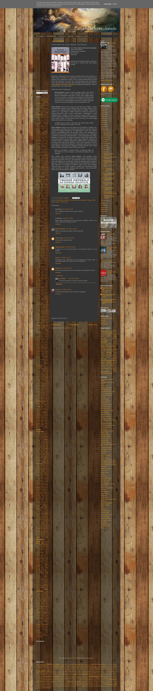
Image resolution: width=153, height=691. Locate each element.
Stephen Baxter (39, 570)
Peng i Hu (46, 517)
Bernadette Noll (44, 172)
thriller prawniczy (105, 370)
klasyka (115, 336)
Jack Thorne (45, 295)
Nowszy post (55, 324)
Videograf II (111, 671)
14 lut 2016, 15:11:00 (65, 257)
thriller (112, 365)
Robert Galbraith (43, 544)
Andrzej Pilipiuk (42, 131)
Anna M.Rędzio (40, 145)
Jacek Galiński (40, 287)
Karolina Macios (40, 354)
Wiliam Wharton (44, 606)
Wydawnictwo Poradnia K (94, 681)
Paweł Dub (42, 514)
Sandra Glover (39, 555)
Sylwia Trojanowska (40, 579)
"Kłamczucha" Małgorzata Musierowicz (109, 157)
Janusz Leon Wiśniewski (42, 307)
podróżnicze (103, 351)
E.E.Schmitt (39, 225)
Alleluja (103, 303)
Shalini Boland (39, 559)
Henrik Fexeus (39, 277)
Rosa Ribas (45, 547)
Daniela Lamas (44, 211)
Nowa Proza (110, 667)
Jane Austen (45, 304)
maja (104, 145)
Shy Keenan (45, 561)
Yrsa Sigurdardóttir (42, 620)
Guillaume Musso (42, 264)
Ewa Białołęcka (45, 240)
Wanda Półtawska (44, 601)
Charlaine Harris (44, 187)
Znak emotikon (95, 686)
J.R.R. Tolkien (45, 286)
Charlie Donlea (44, 190)
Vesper (107, 671)
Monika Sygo (45, 489)
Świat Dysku (103, 527)
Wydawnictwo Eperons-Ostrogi (82, 676)
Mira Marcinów (40, 486)
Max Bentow (42, 454)
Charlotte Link (39, 192)
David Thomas (39, 216)
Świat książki (47, 687)
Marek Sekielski (45, 433)
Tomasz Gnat (41, 592)
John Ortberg (45, 333)
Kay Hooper (42, 370)
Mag (91, 667)
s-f (116, 363)
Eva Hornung (43, 237)
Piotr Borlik (42, 524)
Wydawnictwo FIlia (96, 676)
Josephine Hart (42, 338)
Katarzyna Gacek (44, 359)
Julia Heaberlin (44, 341)
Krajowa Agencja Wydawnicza (70, 667)
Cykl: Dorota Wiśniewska (106, 393)
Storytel (89, 671)
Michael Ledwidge (40, 474)
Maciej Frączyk (44, 406)
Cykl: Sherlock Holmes (106, 449)
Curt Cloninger (39, 205)
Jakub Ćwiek (44, 298)
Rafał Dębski (42, 531)
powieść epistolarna (112, 355)
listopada (105, 133)
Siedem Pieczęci (104, 493)
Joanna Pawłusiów (40, 322)
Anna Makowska (59, 200)
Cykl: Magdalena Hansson (107, 431)
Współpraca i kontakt (82, 36)
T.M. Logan (45, 581)
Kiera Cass (38, 374)
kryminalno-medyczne (112, 339)
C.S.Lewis (39, 179)
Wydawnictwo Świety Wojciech (64, 686)
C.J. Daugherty (40, 176)
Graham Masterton (42, 258)
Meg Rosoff (42, 468)
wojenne (115, 371)
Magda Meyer (45, 408)
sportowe (107, 365)
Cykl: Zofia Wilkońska (105, 459)
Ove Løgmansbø (44, 504)
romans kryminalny (109, 363)
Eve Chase (41, 239)
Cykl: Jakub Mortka (105, 412)
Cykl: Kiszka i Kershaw (106, 423)
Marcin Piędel (45, 420)
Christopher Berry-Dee (42, 199)
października (106, 135)
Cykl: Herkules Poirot (105, 404)
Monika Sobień (39, 489)
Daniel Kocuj (42, 210)
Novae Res (105, 667)
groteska (108, 336)
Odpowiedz (58, 213)
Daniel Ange (38, 207)
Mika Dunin (45, 483)
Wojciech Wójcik (39, 617)
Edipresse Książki (44, 666)
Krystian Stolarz (44, 383)
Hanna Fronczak (39, 267)
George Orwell (39, 255)
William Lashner (45, 608)
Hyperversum (103, 470)
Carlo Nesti (45, 181)
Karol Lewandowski (42, 353)
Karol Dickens (44, 351)
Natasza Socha (44, 495)
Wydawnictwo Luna (40, 679)
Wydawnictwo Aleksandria (91, 672)
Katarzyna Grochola (42, 360)
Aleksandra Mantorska (42, 119)
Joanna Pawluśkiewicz (42, 320)
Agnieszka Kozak (39, 105)
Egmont (51, 666)
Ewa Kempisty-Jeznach (41, 242)
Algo (54, 664)
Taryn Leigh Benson (44, 584)
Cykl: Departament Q (105, 389)
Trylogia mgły (103, 495)
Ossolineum (73, 669)
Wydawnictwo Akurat (80, 672)
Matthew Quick (39, 453)
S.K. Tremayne (44, 550)
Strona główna (40, 36)
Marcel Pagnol (42, 417)
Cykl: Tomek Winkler (105, 455)
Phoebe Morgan (40, 522)
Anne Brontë (39, 151)
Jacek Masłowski (40, 290)
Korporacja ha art (58, 667)
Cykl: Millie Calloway (105, 436)
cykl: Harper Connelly (105, 520)
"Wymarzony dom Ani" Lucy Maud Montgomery (110, 192)
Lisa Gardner (39, 395)
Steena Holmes (40, 567)
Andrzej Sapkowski (42, 133)
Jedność (44, 667)
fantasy (115, 335)
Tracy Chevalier (39, 599)
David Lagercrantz (44, 214)
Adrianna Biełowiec (41, 100)
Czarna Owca (101, 664)
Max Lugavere (44, 456)
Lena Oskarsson (44, 388)
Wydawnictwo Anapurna (102, 672)
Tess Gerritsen (42, 590)
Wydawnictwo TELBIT (40, 684)
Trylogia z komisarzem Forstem (108, 499)
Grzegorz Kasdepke (44, 263)
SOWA (70, 671)
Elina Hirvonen (44, 228)
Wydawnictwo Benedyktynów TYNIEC (53, 674)
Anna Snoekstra (44, 149)
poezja (108, 351)
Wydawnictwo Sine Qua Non (82, 683)
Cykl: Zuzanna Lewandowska (107, 461)
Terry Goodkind (40, 587)
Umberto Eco (45, 599)
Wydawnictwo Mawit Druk (87, 679)
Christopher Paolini (40, 201)
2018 (103, 124)
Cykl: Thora (103, 453)
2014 (103, 205)
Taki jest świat (59, 238)
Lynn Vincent (41, 404)
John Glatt (45, 332)
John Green (38, 333)
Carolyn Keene (39, 186)
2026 (103, 108)
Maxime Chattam (39, 457)
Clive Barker (39, 204)
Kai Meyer (38, 348)
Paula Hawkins (44, 511)
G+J (65, 666)
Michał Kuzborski (40, 480)
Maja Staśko (42, 415)
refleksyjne (103, 362)
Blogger (92, 658)
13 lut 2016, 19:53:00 (69, 238)
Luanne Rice (42, 400)
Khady (46, 373)
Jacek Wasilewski (40, 293)
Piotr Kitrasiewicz (44, 525)
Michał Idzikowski (44, 478)
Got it (115, 4)
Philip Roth (38, 520)
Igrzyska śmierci (104, 472)
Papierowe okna (59, 247)
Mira (102, 667)
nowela (115, 347)
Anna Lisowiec (45, 143)
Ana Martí (45, 129)
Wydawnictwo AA (71, 672)
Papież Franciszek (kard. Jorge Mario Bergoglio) (42, 507)
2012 (103, 209)
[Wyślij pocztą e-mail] (73, 198)
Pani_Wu (57, 289)
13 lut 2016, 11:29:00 (67, 218)
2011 (103, 211)
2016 (103, 129)
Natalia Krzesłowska (44, 492)
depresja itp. (67, 200)
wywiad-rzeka (103, 373)
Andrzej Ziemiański (40, 134)
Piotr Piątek (39, 527)
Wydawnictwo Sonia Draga (110, 683)
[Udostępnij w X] (76, 198)
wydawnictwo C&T (39, 687)
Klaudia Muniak (44, 377)
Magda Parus (39, 409)
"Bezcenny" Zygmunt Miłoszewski (108, 154)
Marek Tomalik (39, 434)
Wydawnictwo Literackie (102, 678)
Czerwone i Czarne (109, 664)
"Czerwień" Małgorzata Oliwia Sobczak (111, 272)
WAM (41, 672)
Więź (66, 672)
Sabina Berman (40, 552)
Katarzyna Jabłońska (42, 363)
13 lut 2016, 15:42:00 (71, 228)
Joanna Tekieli (44, 323)
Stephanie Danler (44, 569)
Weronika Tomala (40, 603)
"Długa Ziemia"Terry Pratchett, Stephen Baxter (108, 184)
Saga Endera (103, 489)
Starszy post (92, 324)
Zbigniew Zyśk (44, 623)
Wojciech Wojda (44, 615)
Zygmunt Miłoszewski (42, 624)
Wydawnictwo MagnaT (67, 679)
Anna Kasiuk (45, 140)
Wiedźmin (102, 501)
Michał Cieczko (40, 477)
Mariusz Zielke (39, 442)
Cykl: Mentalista (104, 432)
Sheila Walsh (39, 561)
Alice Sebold (42, 126)
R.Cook (38, 531)
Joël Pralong (42, 339)
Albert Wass (39, 112)
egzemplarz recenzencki (106, 318)
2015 (103, 203)
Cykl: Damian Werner (105, 387)
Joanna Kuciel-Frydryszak (42, 319)
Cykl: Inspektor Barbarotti (106, 410)
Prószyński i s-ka (42, 671)
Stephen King (43, 572)
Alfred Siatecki (39, 125)
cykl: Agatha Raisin (105, 510)
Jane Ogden (38, 305)
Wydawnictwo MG (57, 679)
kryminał (103, 342)
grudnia (105, 130)
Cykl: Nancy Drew (104, 438)
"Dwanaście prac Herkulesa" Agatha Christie (108, 162)
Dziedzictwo (103, 466)
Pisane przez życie (105, 482)
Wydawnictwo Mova (105, 679)
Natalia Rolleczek (39, 493)
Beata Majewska (40, 169)
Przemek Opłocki (44, 528)
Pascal (78, 669)
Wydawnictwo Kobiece (59, 678)
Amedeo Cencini (42, 128)
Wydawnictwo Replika (49, 683)
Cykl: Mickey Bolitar (105, 434)
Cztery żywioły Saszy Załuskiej (108, 464)
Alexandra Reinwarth (42, 123)
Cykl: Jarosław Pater (105, 416)
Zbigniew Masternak (40, 621)
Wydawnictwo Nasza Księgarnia (48, 681)
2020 (103, 120)
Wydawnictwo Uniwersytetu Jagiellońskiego (55, 684)
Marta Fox (42, 447)
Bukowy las (83, 664)
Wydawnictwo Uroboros (69, 684)
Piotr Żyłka (38, 528)
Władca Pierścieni (104, 505)
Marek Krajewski (40, 431)
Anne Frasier (45, 151)
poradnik (108, 352)
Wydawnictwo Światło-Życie (51, 686)
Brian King (43, 173)
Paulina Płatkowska (40, 513)
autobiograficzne (105, 331)
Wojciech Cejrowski (44, 611)
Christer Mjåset (44, 196)
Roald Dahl (40, 543)
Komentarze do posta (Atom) (65, 328)
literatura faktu (74, 200)
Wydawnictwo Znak (111, 684)
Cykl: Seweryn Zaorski (106, 447)
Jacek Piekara (44, 292)
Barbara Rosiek (40, 166)
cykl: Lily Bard (103, 522)
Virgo (116, 671)
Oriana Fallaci (39, 502)
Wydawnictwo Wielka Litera (82, 684)
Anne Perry (43, 152)
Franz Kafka (45, 248)
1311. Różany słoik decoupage (106, 291)
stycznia (105, 200)
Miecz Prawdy (103, 476)
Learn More (107, 4)
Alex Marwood (44, 122)
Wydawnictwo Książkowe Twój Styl (89, 678)
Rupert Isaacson (40, 549)
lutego (105, 151)
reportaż (115, 362)
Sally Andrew (44, 553)
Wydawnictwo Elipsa (71, 676)
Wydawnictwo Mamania (76, 679)
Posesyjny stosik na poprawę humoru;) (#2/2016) (108, 188)
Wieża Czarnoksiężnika (106, 503)
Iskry (37, 667)
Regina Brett (42, 537)
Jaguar (40, 667)
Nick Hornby (45, 496)
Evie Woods (45, 239)
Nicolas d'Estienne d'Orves (42, 498)
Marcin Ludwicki (44, 418)
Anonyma (38, 155)
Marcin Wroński (40, 424)
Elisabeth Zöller (39, 230)
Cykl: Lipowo (103, 429)
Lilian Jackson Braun (40, 392)
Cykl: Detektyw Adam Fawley (107, 391)
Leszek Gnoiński (44, 391)
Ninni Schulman (40, 499)
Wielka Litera (61, 672)
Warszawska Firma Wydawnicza (50, 672)
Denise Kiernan (40, 217)
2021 (103, 118)
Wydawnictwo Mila (96, 679)
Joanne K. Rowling (42, 325)
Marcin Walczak (44, 423)
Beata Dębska (45, 167)
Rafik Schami (39, 534)
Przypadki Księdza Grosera (107, 484)
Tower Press (103, 671)
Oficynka (68, 669)
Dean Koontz (45, 216)
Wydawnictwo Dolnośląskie (51, 676)
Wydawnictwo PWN (84, 681)
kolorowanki (103, 338)
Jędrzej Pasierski (44, 347)
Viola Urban (39, 600)
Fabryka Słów (60, 666)
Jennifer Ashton (39, 311)
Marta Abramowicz (40, 445)
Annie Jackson (44, 154)
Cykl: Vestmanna (104, 457)
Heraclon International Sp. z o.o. (106, 666)
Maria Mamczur (44, 436)
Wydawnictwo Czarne (66, 674)
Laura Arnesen (42, 386)
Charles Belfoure (40, 189)
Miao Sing (46, 469)
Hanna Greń (45, 267)
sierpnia (105, 139)
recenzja (89, 200)
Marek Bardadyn (44, 426)
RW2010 (60, 671)
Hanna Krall (39, 269)
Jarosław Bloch (39, 308)
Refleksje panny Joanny (108, 294)
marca (105, 149)
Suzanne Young (44, 578)
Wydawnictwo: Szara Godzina (77, 686)
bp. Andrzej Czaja (39, 626)
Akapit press (43, 664)
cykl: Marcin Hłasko (105, 524)
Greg (85, 666)
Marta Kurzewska (44, 448)
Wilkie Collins (38, 608)
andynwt (73, 658)
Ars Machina (62, 664)
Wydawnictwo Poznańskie (104, 681)
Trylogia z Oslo (104, 497)
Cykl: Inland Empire (105, 408)
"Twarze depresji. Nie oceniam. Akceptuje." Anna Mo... (109, 197)
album (101, 330)
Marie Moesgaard (40, 437)
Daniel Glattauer (40, 208)
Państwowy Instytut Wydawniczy (87, 669)
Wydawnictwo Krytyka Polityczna (73, 678)
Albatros (49, 664)
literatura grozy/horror (106, 346)
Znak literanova (102, 686)
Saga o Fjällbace (104, 491)
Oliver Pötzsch (44, 501)
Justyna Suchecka (40, 345)
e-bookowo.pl (109, 686)
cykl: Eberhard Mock (105, 518)
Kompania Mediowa (50, 667)
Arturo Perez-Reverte (40, 163)
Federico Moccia (44, 245)
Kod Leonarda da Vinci (107, 261)
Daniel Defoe (45, 207)
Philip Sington (45, 520)
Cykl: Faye (103, 397)
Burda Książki (94, 664)
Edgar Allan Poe (40, 227)
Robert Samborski (40, 546)
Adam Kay (38, 98)
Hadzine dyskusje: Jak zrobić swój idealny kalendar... (108, 179)
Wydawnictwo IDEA (107, 676)
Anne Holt (38, 152)
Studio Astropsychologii (96, 671)
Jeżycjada (102, 474)
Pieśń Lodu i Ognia (105, 480)
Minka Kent (45, 484)
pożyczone (103, 320)
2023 (103, 114)
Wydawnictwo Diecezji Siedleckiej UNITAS (98, 674)
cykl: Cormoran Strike (105, 514)
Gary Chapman (44, 254)
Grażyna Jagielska (40, 260)
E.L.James (46, 225)
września (105, 137)
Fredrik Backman (40, 249)
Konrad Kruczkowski (40, 379)
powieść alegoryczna (105, 354)
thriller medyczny (104, 368)
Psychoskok (52, 671)
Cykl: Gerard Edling (105, 401)
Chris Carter (45, 193)
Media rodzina (96, 667)
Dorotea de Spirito (44, 222)
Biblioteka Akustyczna (74, 664)
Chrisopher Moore (40, 195)
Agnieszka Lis (39, 108)
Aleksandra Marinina (40, 120)
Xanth (101, 506)
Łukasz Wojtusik (39, 636)
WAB (37, 672)
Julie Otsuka (39, 342)
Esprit (54, 666)
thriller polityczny (113, 368)
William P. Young (40, 609)
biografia (102, 333)
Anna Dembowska (42, 137)
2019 (103, 122)
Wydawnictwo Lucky (113, 678)
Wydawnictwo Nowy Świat (62, 681)
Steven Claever (40, 573)
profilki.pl (102, 94)
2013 (103, 207)
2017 (103, 126)
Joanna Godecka (44, 317)
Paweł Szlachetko (39, 517)
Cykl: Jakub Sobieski (105, 414)
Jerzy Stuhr (45, 311)
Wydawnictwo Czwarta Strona (81, 674)
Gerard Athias (44, 257)
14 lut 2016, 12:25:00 (69, 247)
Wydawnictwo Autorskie (112, 672)
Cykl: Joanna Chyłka (105, 418)
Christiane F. (45, 198)
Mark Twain (45, 442)
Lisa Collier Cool (44, 394)
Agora (37, 664)
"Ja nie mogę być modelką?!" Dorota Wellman (108, 170)
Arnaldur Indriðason (40, 158)
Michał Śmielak (39, 483)
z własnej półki (63, 201)
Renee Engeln (45, 541)
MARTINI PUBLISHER (85, 667)
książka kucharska (112, 343)
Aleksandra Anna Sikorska (42, 117)
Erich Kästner (42, 234)
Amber (57, 664)
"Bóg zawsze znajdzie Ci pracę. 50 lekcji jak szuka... (109, 174)
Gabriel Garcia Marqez (40, 252)
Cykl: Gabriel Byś (104, 399)
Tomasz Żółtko (44, 597)
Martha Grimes (44, 451)
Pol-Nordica (111, 669)
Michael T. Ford (44, 475)
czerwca (105, 143)
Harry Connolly (40, 272)
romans (102, 363)
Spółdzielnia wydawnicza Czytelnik (79, 671)
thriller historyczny (112, 366)
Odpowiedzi (60, 275)
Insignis (115, 666)
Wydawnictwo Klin (49, 678)
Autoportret (62, 36)
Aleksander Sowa (44, 116)
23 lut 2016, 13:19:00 (73, 278)
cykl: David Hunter (105, 516)
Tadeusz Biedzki (39, 582)
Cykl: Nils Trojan (104, 440)
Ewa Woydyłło (42, 243)
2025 (103, 110)
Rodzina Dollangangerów (106, 487)
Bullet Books (88, 664)
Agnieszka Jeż (45, 103)
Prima (116, 669)
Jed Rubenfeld (44, 310)
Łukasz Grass (45, 635)
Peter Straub (45, 519)
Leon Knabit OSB (40, 389)
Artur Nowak (45, 161)
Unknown (57, 268)
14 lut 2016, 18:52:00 (66, 268)
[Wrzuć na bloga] (74, 198)
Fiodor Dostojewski (40, 246)
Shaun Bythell (45, 559)
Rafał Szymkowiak (43, 533)
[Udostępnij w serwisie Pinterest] (79, 198)
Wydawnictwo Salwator (69, 683)
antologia (107, 330)
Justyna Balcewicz (44, 344)
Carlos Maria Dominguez (42, 183)
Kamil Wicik (43, 348)
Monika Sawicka (45, 487)
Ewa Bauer (38, 240)
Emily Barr (43, 233)
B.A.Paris (46, 164)
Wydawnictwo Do (39, 676)
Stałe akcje (71, 36)
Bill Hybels (38, 173)
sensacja (102, 365)
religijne (109, 362)
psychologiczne (83, 200)
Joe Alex (44, 327)
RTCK (57, 671)
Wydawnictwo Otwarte (73, 681)
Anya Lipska (45, 157)
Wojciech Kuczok (40, 614)
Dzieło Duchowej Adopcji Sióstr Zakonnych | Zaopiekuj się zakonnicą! (109, 301)
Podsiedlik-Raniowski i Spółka (102, 669)
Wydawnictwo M (48, 679)
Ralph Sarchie (44, 536)
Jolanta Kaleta (39, 336)
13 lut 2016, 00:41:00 (67, 209)
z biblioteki (103, 322)
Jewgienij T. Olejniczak (41, 313)
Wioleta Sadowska (60, 228)
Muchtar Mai (39, 490)
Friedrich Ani (45, 251)
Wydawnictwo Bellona (41, 674)
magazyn (109, 347)
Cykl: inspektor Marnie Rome (107, 462)
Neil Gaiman (39, 496)
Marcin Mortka (39, 420)
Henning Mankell (44, 275)
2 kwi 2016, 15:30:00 (66, 289)
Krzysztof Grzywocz (40, 385)
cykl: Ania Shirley (104, 512)
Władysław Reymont (44, 618)
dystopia (102, 335)
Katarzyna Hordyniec (42, 362)
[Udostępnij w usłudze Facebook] (77, 198)
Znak (84, 686)
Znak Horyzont (89, 686)
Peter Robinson (39, 519)
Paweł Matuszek (44, 516)
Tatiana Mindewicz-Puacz (42, 585)
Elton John (42, 231)
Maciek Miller (39, 408)
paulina (57, 257)
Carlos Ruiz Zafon (42, 184)
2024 (103, 112)
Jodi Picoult (38, 327)
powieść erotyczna (105, 357)
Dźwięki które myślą (105, 468)
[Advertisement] (42, 64)
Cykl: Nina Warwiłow (105, 442)
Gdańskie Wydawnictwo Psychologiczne (75, 666)
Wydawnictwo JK (42, 678)
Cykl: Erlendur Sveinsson (106, 395)
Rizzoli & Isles (103, 485)
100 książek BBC (51, 36)
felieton (102, 336)
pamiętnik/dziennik (112, 349)
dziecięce (108, 335)
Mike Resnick (39, 484)
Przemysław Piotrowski (42, 529)
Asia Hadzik (62, 278)
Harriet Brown (44, 271)
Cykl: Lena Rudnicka (105, 427)
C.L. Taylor (44, 178)
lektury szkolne (104, 345)
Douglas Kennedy (42, 223)
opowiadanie (103, 349)
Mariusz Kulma (44, 440)
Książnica (78, 667)
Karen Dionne (42, 350)
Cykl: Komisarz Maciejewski (107, 425)
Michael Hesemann (43, 472)
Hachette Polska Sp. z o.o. (92, 666)
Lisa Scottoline (45, 395)
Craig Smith (45, 204)
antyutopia (114, 330)
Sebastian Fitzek (44, 558)
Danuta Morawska (40, 213)
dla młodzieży (109, 333)
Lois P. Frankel (39, 397)
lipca (104, 141)
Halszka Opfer (45, 266)
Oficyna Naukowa (50, 669)
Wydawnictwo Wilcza (93, 684)
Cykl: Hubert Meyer (105, 406)
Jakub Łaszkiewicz (40, 299)
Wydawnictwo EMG (63, 676)
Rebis (66, 671)
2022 (103, 116)
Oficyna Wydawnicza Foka (60, 669)
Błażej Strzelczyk (44, 175)
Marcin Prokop (39, 421)
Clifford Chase (45, 202)
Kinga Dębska (42, 376)
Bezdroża (67, 664)
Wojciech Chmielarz (42, 612)
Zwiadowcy (103, 508)
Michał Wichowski (44, 481)
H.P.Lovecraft (39, 266)
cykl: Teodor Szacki (105, 526)
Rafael (63, 671)
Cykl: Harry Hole (104, 402)
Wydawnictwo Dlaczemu (112, 674)
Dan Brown (45, 205)
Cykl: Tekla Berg (104, 451)
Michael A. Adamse (40, 471)
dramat (115, 333)
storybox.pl (114, 686)
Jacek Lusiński (44, 289)
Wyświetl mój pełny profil (106, 80)
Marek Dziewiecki (42, 427)
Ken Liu (43, 371)
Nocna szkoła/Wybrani (106, 478)
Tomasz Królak (45, 594)
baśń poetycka (113, 331)
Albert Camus (45, 111)
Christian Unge (39, 198)
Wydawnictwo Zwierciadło (41, 686)
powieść (115, 352)
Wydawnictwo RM (113, 681)
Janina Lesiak (45, 305)
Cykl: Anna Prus (104, 385)
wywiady (57, 201)
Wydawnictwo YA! (101, 684)
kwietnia (105, 147)
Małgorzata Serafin (44, 465)
